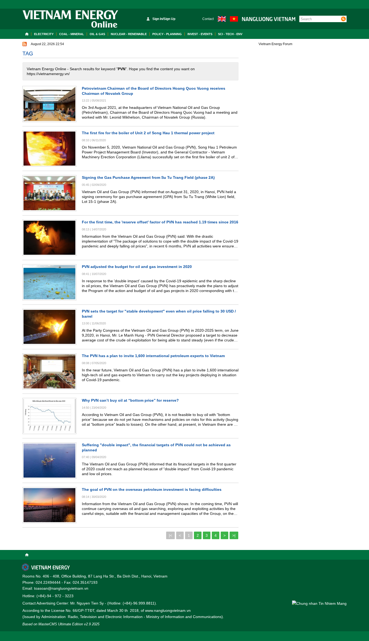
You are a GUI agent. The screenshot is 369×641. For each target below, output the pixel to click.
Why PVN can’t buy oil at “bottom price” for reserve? (130, 400)
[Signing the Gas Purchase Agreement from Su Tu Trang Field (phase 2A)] (49, 193)
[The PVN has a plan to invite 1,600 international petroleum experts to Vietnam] (49, 371)
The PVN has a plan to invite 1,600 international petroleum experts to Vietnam (153, 356)
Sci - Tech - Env (230, 34)
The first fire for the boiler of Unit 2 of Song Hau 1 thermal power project (148, 133)
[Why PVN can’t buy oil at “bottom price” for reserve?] (49, 416)
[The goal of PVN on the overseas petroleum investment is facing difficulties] (49, 505)
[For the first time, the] (49, 238)
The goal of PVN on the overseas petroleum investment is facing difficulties (152, 489)
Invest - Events (199, 34)
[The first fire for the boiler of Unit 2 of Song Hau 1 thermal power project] (49, 148)
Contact (208, 19)
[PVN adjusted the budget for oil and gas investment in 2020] (49, 282)
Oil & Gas (97, 34)
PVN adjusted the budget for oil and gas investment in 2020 (137, 266)
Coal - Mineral (71, 34)
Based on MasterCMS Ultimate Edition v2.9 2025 (60, 624)
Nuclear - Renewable (129, 34)
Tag (27, 53)
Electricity (43, 34)
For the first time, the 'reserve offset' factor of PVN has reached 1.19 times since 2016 (160, 222)
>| (234, 535)
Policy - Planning (167, 34)
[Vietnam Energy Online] (70, 19)
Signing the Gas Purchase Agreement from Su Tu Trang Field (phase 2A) (148, 177)
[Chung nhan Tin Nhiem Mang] (319, 603)
